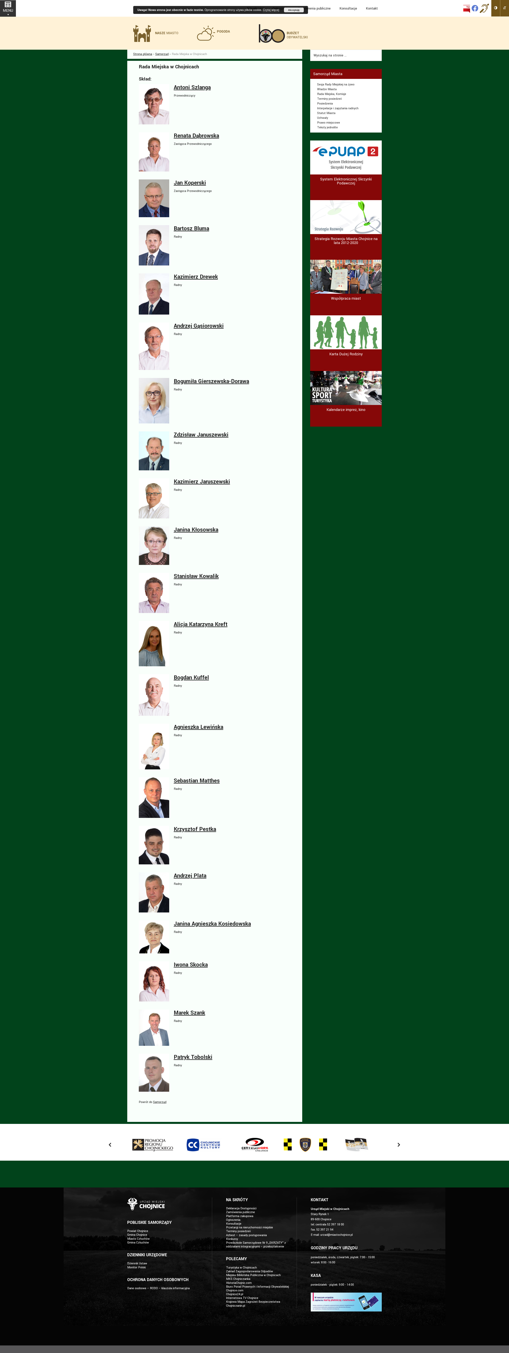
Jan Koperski (190, 183)
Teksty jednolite (327, 127)
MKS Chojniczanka (238, 1279)
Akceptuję (294, 10)
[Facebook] (475, 8)
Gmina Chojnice (137, 1235)
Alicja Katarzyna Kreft (200, 624)
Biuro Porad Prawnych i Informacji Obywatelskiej (257, 1287)
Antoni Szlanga (192, 87)
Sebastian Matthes (197, 781)
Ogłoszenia (233, 1220)
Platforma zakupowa (239, 1216)
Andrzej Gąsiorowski (199, 326)
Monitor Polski (136, 1267)
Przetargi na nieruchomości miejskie (249, 1227)
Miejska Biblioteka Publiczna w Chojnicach (253, 1275)
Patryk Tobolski (193, 1057)
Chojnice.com (234, 1290)
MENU (8, 10)
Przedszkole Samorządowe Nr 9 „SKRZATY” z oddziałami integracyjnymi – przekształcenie (256, 1245)
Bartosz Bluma (191, 228)
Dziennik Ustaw (137, 1263)
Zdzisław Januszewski (201, 435)
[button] (495, 8)
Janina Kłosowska (196, 530)
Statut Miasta (326, 113)
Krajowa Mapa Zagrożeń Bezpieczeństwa (253, 1302)
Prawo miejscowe (328, 123)
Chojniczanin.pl (235, 1306)
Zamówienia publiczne (240, 1212)
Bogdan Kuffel (191, 678)
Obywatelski (297, 35)
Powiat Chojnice (137, 1231)
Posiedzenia (325, 104)
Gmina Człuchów (138, 1243)
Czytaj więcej (271, 10)
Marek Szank (189, 1013)
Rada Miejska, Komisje (331, 94)
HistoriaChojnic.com (239, 1283)
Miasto (166, 33)
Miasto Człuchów (138, 1239)
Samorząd (159, 1102)
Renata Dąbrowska (196, 136)
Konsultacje (233, 1224)
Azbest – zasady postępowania (246, 1235)
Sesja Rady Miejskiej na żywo (336, 84)
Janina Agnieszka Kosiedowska (212, 924)
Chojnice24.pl (234, 1294)
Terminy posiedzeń (329, 99)
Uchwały (322, 118)
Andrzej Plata (190, 876)
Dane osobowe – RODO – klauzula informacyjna (158, 1288)
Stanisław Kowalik (196, 576)
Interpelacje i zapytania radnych (337, 108)
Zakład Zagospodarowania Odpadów (249, 1271)
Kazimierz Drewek (196, 277)
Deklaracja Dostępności (241, 1208)
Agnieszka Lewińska (198, 727)
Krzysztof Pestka (195, 829)
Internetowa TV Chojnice (242, 1298)
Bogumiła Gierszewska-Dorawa (211, 381)
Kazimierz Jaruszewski (202, 482)
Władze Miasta (327, 89)
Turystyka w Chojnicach (241, 1268)
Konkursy (232, 1239)
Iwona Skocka (191, 965)
